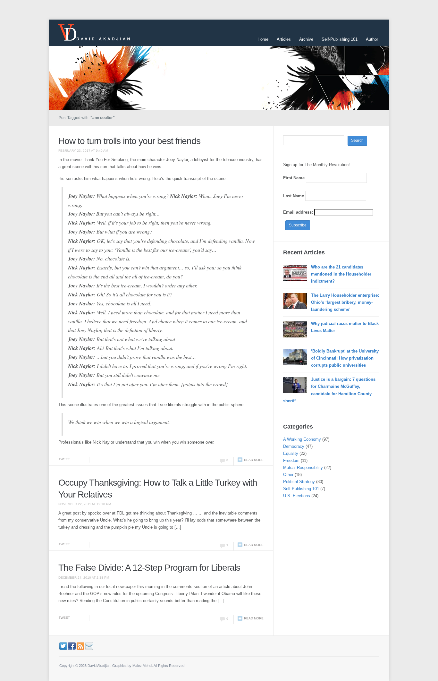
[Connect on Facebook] (72, 645)
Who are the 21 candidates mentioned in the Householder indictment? (341, 274)
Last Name (293, 195)
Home (262, 39)
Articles (284, 39)
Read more (254, 460)
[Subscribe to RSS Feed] (80, 645)
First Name (294, 177)
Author (372, 39)
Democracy (293, 446)
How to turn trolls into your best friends (129, 141)
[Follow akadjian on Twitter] (63, 645)
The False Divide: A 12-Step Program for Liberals (149, 568)
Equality (290, 453)
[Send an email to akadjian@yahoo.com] (89, 645)
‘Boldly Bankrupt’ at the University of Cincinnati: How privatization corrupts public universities (345, 358)
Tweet (64, 459)
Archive (306, 39)
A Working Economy (302, 439)
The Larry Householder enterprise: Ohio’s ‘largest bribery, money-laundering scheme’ (345, 302)
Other (288, 474)
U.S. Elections (296, 495)
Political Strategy (299, 481)
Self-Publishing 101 (340, 39)
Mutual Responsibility (303, 467)
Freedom (291, 460)
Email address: (298, 212)
